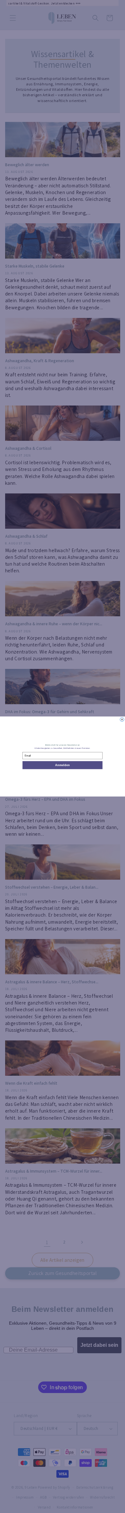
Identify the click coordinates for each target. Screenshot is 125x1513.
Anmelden (62, 765)
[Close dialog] (122, 719)
